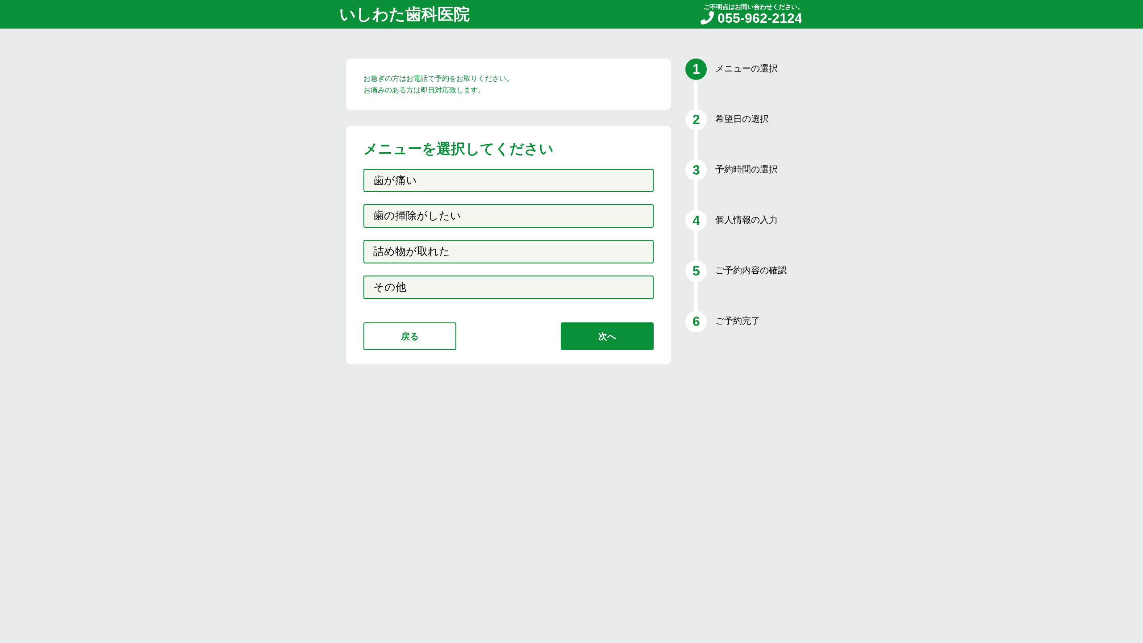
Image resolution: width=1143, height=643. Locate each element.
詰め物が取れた (411, 251)
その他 (389, 287)
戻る (410, 336)
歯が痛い (395, 180)
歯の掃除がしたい (417, 215)
